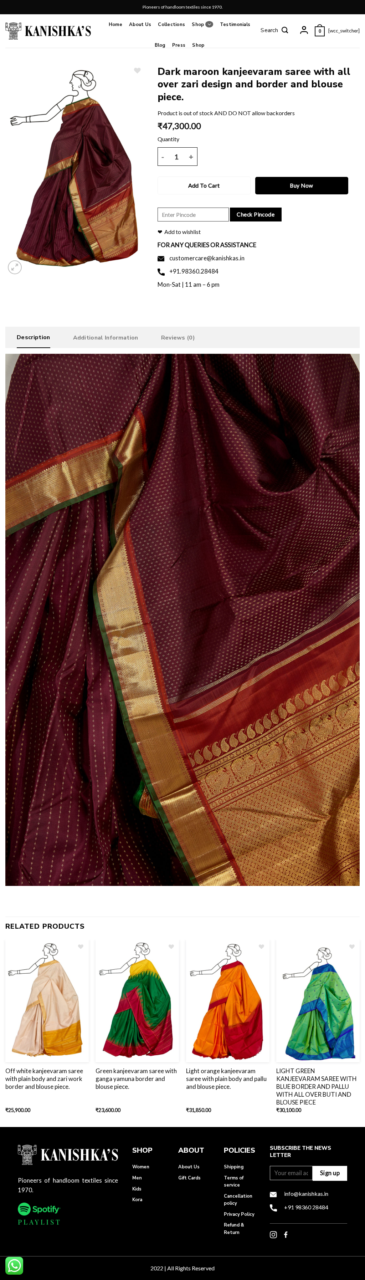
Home (115, 24)
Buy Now (301, 185)
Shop (198, 24)
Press (178, 45)
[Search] (274, 31)
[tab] (33, 339)
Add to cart (204, 185)
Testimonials (235, 24)
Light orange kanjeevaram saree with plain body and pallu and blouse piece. (226, 1078)
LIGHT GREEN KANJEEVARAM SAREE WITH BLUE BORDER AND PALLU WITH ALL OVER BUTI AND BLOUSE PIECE (316, 1086)
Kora (137, 1200)
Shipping (233, 1167)
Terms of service (233, 1181)
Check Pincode (255, 214)
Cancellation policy (238, 1200)
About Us (140, 24)
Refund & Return (234, 1228)
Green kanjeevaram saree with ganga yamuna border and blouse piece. (136, 1078)
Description (33, 337)
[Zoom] (15, 267)
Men (137, 1178)
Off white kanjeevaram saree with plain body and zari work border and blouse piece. (44, 1078)
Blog (160, 45)
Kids (137, 1189)
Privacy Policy (239, 1214)
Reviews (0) (178, 338)
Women (140, 1167)
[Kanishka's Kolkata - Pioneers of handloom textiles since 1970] (48, 30)
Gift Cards (189, 1178)
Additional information (105, 338)
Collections (171, 24)
